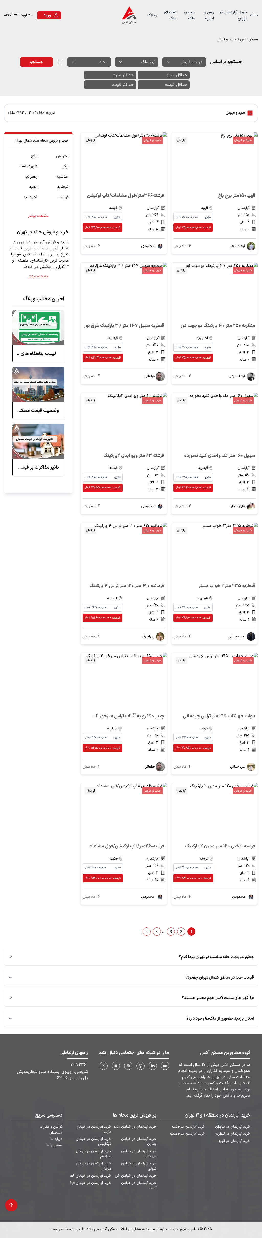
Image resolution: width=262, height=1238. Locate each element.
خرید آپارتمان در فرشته (188, 1126)
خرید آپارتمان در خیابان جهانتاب (138, 1154)
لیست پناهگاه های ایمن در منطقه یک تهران (38, 353)
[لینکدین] (153, 1066)
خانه (254, 15)
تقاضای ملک (170, 15)
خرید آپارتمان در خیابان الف (90, 1176)
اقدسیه (63, 176)
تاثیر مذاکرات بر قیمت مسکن (38, 467)
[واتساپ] (140, 1066)
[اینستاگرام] (128, 1066)
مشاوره (27, 15)
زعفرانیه (30, 176)
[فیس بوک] (116, 1066)
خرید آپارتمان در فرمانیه (187, 1134)
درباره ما (56, 1139)
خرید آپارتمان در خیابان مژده (134, 1126)
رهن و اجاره (209, 15)
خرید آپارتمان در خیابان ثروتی (138, 1166)
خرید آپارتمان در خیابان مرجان (93, 1166)
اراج (34, 156)
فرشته (64, 197)
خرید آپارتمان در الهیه (234, 1141)
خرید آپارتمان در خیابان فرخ (90, 1183)
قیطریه (63, 187)
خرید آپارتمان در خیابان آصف (138, 1186)
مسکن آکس (249, 39)
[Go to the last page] (147, 931)
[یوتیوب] (165, 1066)
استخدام (56, 1132)
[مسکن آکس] (129, 15)
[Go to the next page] (157, 931)
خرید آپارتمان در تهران (233, 15)
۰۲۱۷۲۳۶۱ (12, 15)
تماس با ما (54, 1145)
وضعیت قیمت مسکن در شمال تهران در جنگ (38, 410)
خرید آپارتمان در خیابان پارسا (93, 1129)
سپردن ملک (189, 15)
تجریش (62, 156)
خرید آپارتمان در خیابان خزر (135, 1176)
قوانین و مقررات (51, 1126)
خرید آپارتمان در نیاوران (232, 1126)
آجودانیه (30, 197)
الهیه (33, 187)
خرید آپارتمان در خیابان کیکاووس (93, 1142)
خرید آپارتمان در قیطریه (232, 1134)
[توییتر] (104, 1066)
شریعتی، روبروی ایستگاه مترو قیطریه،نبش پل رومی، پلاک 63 (52, 1075)
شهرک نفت (28, 166)
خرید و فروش (243, 140)
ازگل (65, 166)
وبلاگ (152, 15)
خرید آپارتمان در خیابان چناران (138, 1142)
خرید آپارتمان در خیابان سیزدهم (93, 1154)
